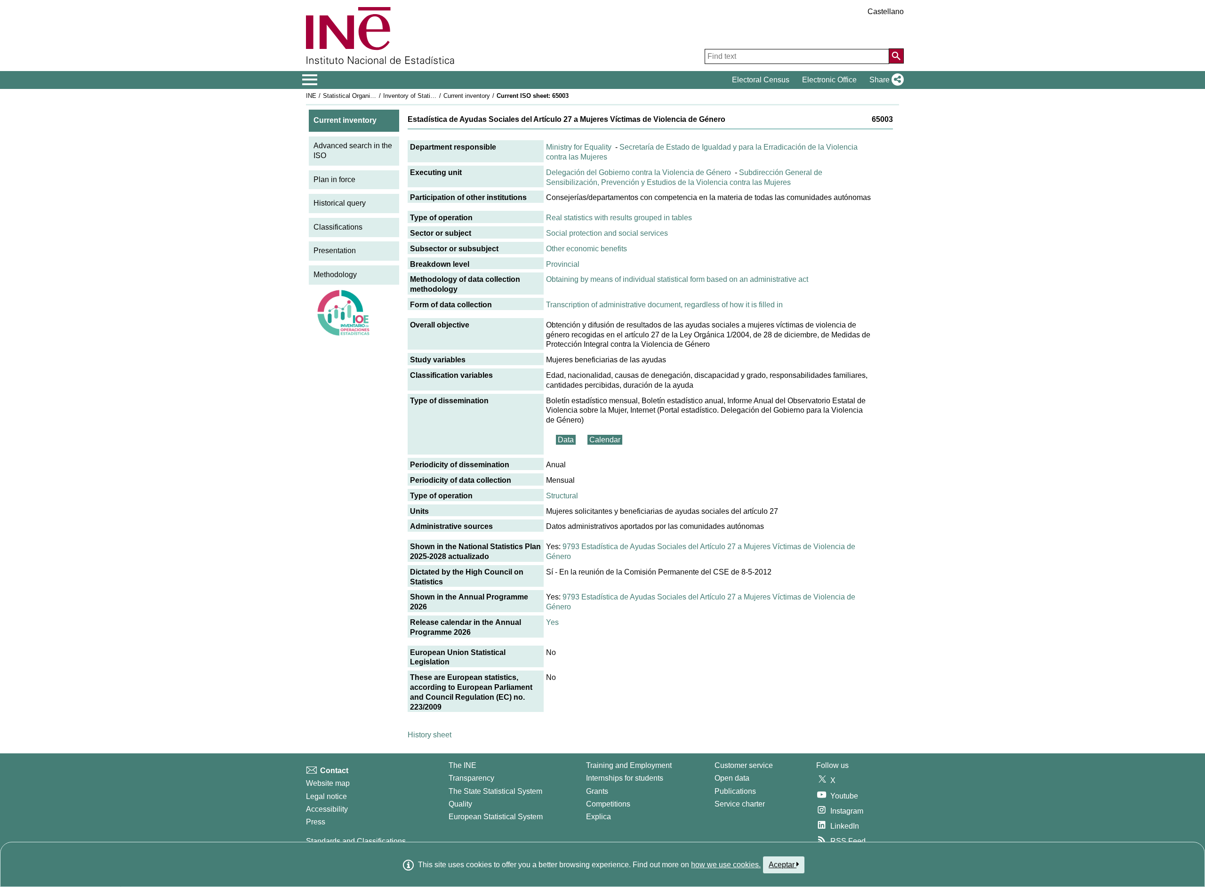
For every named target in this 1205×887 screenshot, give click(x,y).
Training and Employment (629, 765)
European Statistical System (496, 817)
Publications (735, 791)
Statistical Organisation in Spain (366, 95)
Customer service (744, 765)
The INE (462, 765)
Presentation (334, 251)
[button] (885, 80)
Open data (732, 778)
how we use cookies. (726, 865)
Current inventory (466, 95)
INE (311, 95)
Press (315, 822)
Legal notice (326, 796)
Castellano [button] (886, 12)
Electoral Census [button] (760, 80)
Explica (598, 817)
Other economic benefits (586, 249)
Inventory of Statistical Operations (429, 95)
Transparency (471, 778)
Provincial (562, 264)
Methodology (335, 275)
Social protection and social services (607, 233)
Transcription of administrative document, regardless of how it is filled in (664, 305)
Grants (597, 791)
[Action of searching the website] (896, 56)
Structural (562, 496)
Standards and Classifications (356, 841)
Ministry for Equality (578, 147)
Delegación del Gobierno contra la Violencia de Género (638, 172)
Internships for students (624, 778)
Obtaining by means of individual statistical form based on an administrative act (677, 279)
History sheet (429, 735)
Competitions (608, 804)
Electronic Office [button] (829, 80)
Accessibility (327, 809)
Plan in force (334, 180)
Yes (552, 622)
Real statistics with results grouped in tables (619, 218)
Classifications (337, 227)
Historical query (339, 203)
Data (566, 440)
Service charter (740, 804)
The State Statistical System (495, 791)
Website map (328, 783)
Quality (460, 804)
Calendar (604, 440)
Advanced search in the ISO (352, 151)
